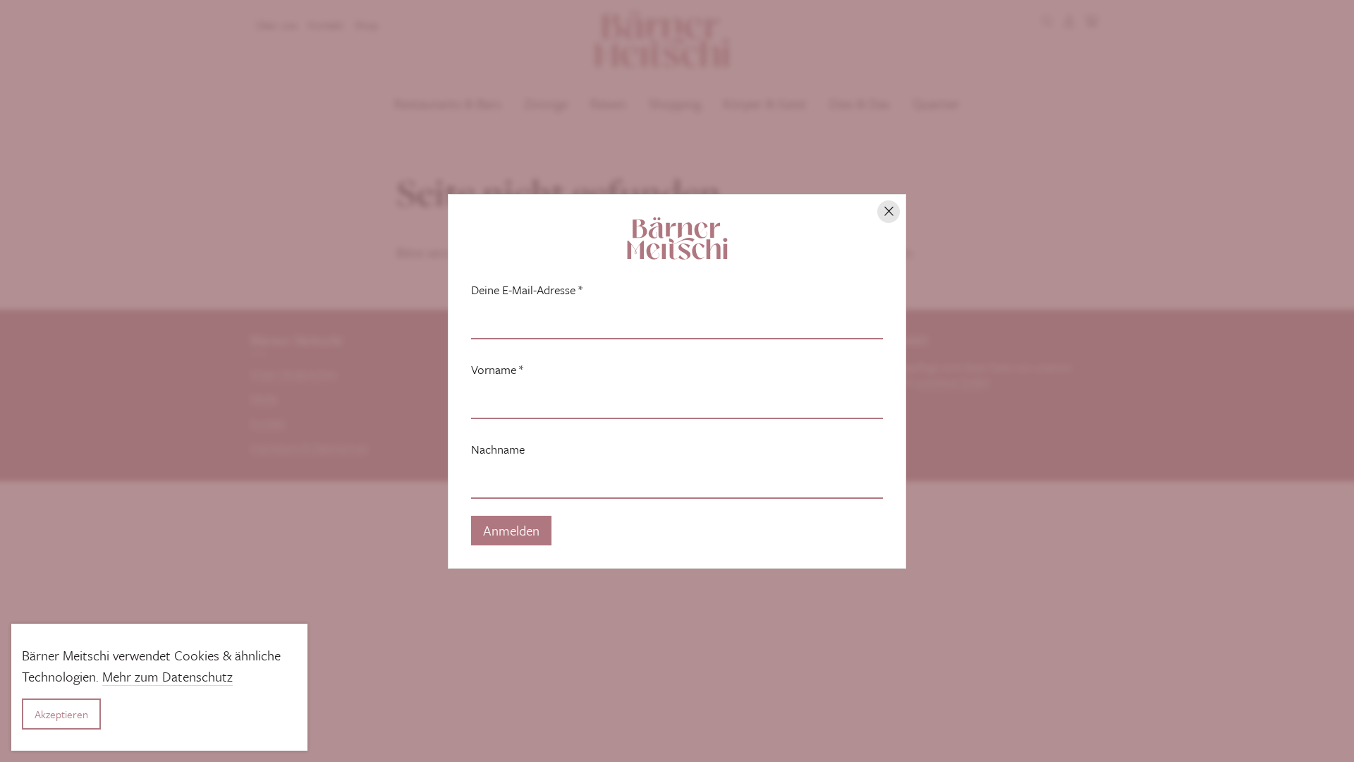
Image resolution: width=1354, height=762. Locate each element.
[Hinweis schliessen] (888, 211)
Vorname (497, 369)
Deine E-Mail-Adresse (527, 290)
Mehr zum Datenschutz (167, 676)
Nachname (498, 449)
